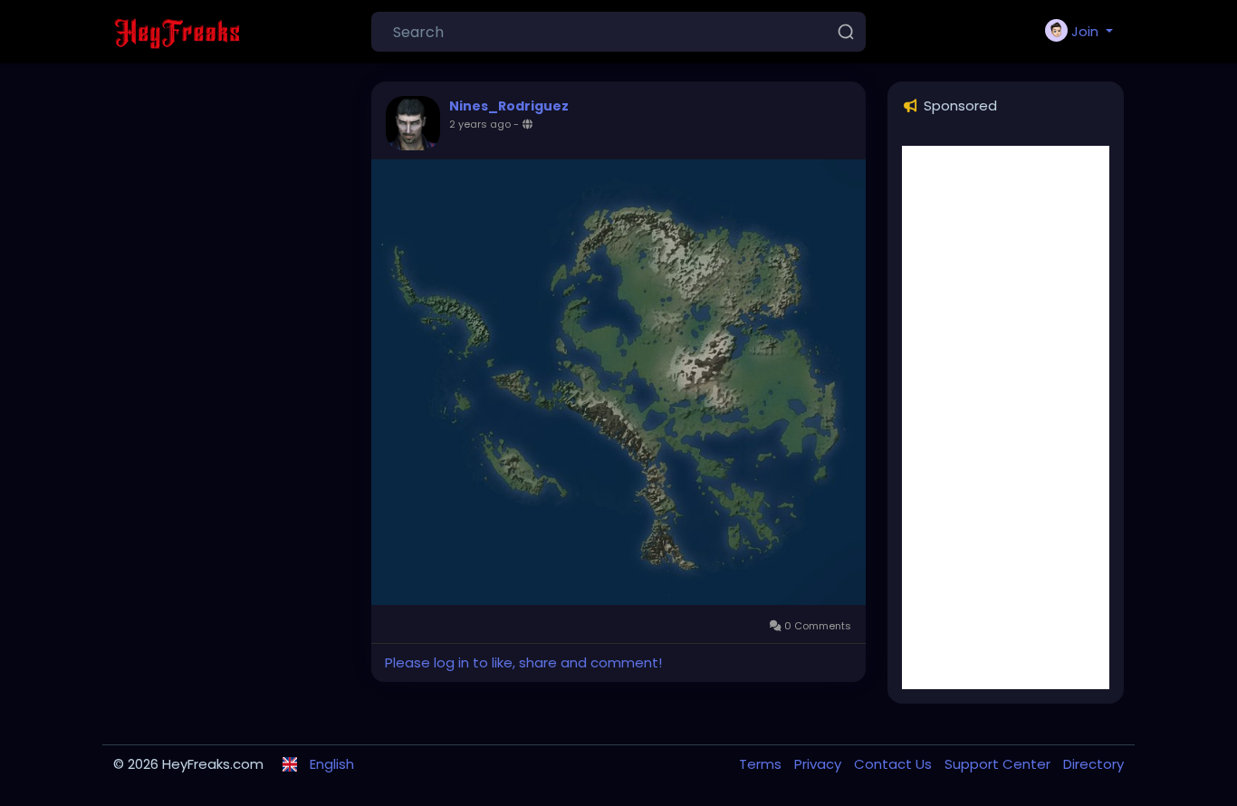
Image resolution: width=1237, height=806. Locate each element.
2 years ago (480, 124)
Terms (762, 763)
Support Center (999, 763)
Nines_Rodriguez (509, 106)
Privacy (819, 763)
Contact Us (894, 763)
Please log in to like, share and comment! (523, 662)
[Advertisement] (1005, 417)
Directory (1093, 763)
